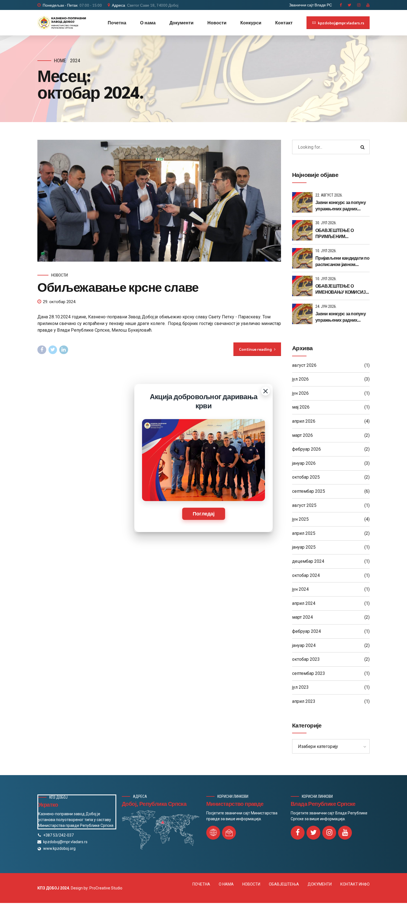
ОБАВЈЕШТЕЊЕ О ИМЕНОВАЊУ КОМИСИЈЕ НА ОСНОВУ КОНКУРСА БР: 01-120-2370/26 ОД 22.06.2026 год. (342, 289)
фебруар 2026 (306, 449)
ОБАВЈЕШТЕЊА (284, 884)
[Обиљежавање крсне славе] (159, 201)
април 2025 (303, 533)
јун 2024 (300, 589)
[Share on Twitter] (52, 349)
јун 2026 (300, 393)
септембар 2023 (308, 673)
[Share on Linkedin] (63, 349)
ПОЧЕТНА (201, 884)
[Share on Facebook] (41, 349)
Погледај (204, 514)
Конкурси (250, 22)
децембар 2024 (308, 561)
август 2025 (304, 505)
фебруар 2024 (306, 631)
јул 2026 (300, 379)
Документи (181, 22)
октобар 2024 (306, 575)
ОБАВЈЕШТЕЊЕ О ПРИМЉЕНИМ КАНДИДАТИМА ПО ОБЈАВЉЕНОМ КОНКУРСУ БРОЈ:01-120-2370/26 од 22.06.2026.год (341, 233)
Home (60, 60)
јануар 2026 (304, 463)
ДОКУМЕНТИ (320, 884)
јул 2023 (300, 687)
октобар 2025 (306, 477)
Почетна (117, 22)
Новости (216, 22)
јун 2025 (300, 519)
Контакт (284, 22)
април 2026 (303, 421)
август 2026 (304, 365)
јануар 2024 (304, 645)
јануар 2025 (304, 547)
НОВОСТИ (251, 884)
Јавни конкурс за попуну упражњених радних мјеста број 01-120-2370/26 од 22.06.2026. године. (342, 317)
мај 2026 (301, 407)
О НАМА (226, 884)
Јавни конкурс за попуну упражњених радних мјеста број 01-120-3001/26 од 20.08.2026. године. (342, 205)
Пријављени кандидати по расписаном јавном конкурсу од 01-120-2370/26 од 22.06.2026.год (342, 261)
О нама (148, 22)
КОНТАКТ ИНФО (355, 884)
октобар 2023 (306, 659)
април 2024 (303, 603)
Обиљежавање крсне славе (118, 286)
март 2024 (302, 617)
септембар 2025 (308, 491)
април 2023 (303, 701)
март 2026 (302, 435)
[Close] (265, 391)
